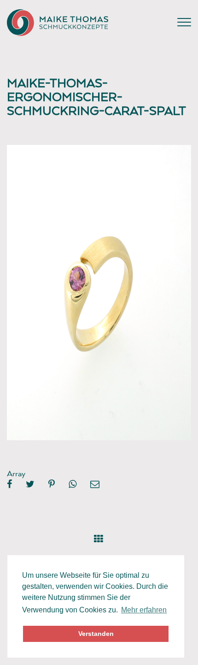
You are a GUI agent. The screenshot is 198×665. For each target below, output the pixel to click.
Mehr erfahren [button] (144, 610)
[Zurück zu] (99, 537)
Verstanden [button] (96, 633)
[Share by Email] (94, 484)
